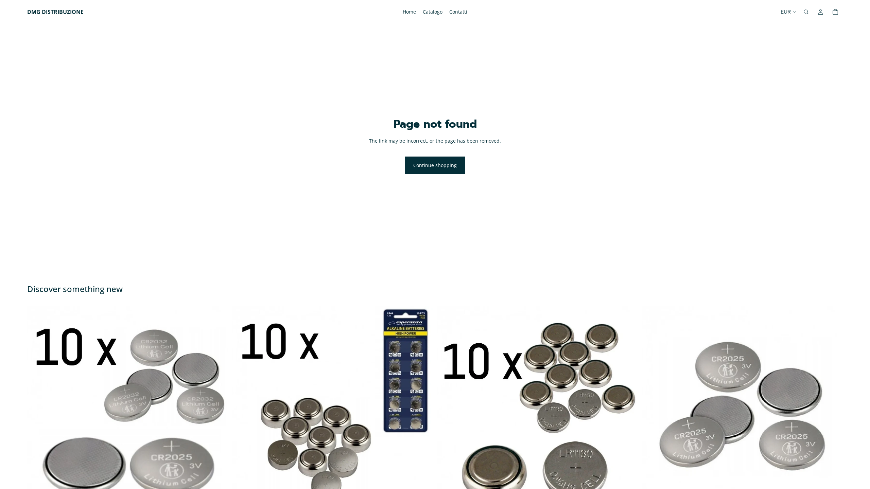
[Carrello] (835, 11)
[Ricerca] (806, 11)
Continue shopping (435, 165)
